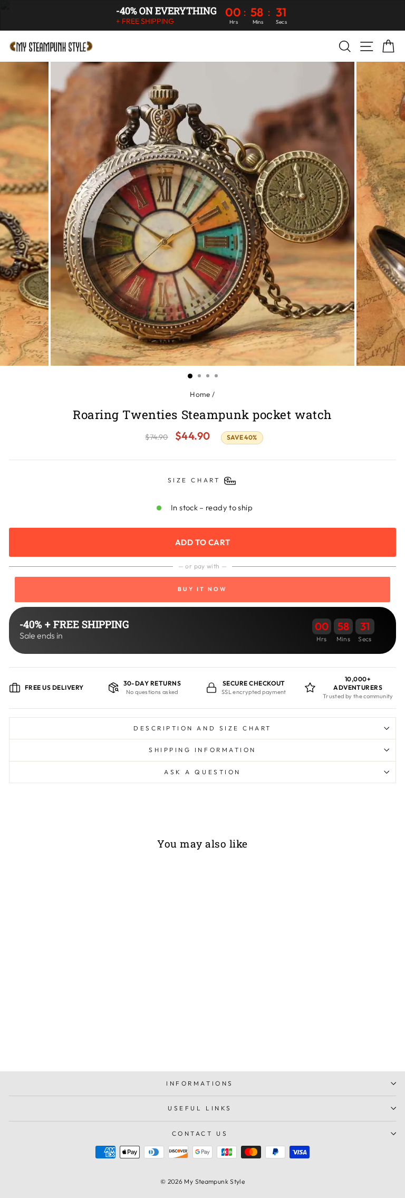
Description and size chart (202, 728)
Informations (199, 1083)
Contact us (200, 1133)
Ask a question (202, 772)
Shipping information (202, 750)
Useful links (200, 1108)
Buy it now (202, 589)
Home (200, 394)
